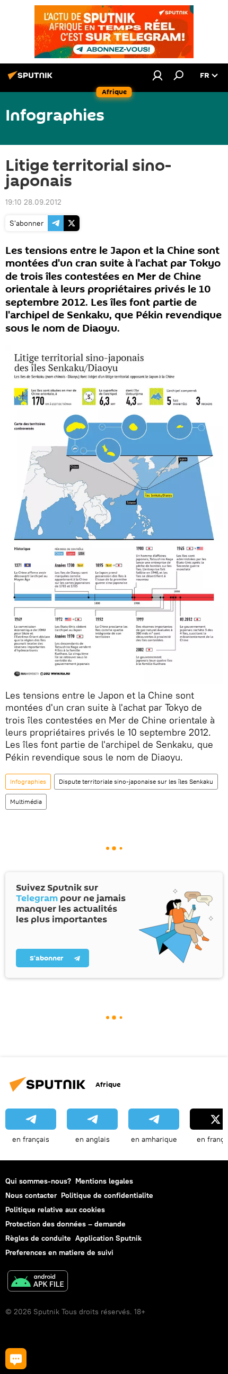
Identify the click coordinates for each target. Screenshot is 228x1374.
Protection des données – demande (65, 1224)
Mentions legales (104, 1181)
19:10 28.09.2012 (33, 202)
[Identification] (157, 75)
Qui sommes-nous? (38, 1181)
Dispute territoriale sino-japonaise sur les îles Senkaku (136, 781)
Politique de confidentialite (107, 1195)
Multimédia (26, 801)
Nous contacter (31, 1195)
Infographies (28, 781)
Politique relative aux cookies (55, 1209)
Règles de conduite (38, 1238)
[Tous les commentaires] (16, 1358)
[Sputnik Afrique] (31, 79)
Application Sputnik (108, 1238)
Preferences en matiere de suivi (59, 1252)
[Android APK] (38, 1282)
